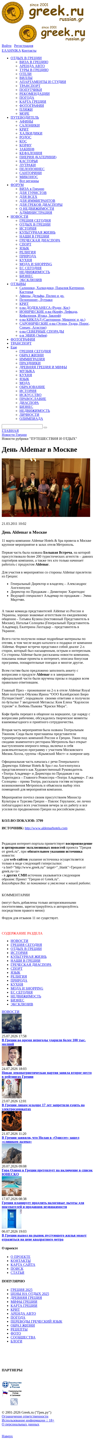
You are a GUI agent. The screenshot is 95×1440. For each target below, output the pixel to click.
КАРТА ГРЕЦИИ (24, 1305)
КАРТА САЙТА (23, 1265)
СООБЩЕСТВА (23, 1337)
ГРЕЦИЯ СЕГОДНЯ (26, 945)
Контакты (29, 50)
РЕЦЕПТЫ (19, 1329)
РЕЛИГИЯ (19, 976)
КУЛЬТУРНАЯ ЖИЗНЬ (29, 957)
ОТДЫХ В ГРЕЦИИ (26, 949)
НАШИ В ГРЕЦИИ (25, 960)
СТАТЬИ (17, 1272)
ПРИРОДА (19, 980)
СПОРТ (17, 968)
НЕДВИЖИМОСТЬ (26, 996)
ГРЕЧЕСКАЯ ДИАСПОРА (31, 964)
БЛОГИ (16, 1341)
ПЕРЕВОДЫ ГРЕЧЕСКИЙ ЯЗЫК (36, 1321)
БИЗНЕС (17, 1000)
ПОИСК (17, 1268)
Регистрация (23, 46)
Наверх (7, 1436)
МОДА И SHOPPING (27, 988)
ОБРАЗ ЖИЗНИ (23, 1325)
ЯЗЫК (15, 972)
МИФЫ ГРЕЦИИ (24, 1302)
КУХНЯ (17, 984)
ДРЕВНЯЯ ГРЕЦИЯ (26, 1298)
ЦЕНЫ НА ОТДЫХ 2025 (30, 1294)
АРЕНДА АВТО (23, 1313)
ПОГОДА (18, 1317)
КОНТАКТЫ (21, 1261)
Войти (6, 46)
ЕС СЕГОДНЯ (22, 992)
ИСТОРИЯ (19, 953)
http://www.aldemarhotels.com (46, 828)
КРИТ (15, 1309)
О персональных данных (20, 1424)
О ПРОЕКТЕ (20, 1257)
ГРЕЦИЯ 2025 (21, 1290)
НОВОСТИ (19, 941)
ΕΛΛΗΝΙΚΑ (11, 50)
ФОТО (16, 1333)
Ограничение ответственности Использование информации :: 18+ (28, 1418)
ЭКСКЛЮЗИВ (22, 1004)
